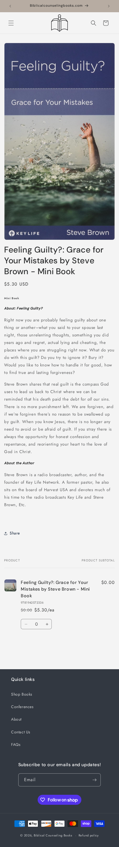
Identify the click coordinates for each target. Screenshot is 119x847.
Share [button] (15, 533)
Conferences (22, 706)
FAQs (15, 744)
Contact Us (20, 732)
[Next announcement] (109, 6)
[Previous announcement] (10, 6)
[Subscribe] (94, 779)
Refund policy (89, 835)
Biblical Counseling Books (53, 835)
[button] (11, 23)
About (16, 719)
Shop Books (21, 694)
